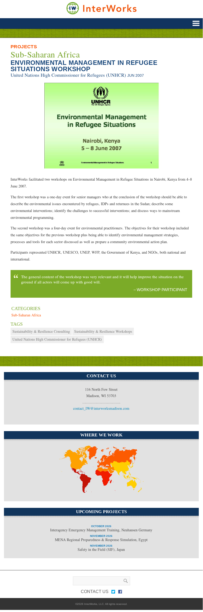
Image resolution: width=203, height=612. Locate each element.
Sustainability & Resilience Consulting (41, 331)
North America (69, 453)
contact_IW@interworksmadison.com (101, 408)
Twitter (113, 593)
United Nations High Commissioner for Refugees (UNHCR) (68, 75)
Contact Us (94, 591)
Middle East (105, 475)
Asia (127, 472)
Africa (99, 492)
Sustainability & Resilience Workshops (103, 331)
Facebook (120, 593)
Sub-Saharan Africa (45, 54)
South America (77, 478)
